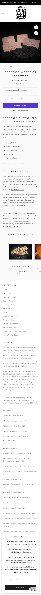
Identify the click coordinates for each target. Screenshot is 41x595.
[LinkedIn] (14, 440)
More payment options (21, 111)
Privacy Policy (7, 309)
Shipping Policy (8, 305)
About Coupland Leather (11, 316)
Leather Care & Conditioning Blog (15, 331)
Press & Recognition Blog (12, 327)
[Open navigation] (3, 13)
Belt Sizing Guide (9, 320)
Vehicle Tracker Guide (10, 335)
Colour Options (8, 293)
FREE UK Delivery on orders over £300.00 (20, 2)
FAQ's (5, 312)
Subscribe (20, 587)
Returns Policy (8, 301)
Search (5, 290)
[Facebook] (3, 440)
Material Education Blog (11, 324)
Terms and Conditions (10, 297)
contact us (14, 226)
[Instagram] (9, 440)
